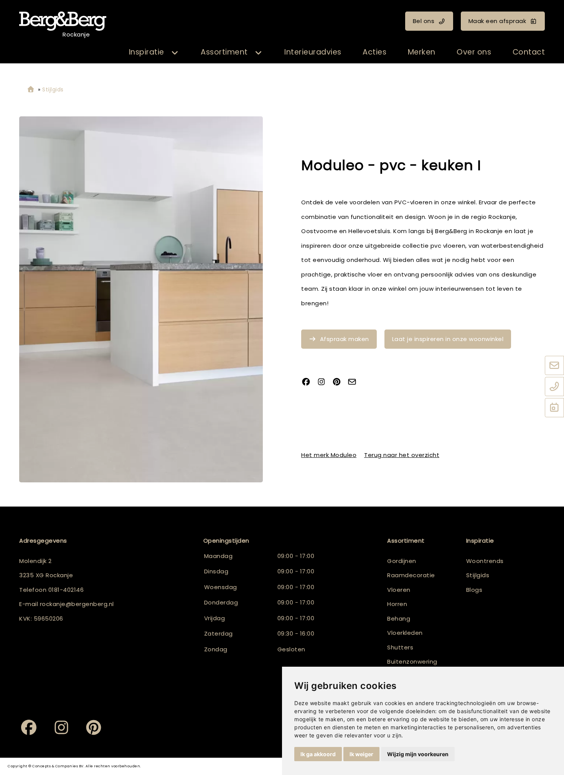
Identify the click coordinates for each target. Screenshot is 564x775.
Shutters (400, 647)
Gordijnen (401, 561)
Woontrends (485, 561)
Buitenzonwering (412, 661)
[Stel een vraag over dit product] (355, 383)
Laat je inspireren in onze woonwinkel (448, 339)
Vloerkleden (405, 633)
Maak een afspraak (497, 21)
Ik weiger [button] (361, 754)
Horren (397, 604)
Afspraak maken (344, 339)
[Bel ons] (554, 387)
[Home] (31, 89)
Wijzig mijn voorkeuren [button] (418, 754)
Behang (398, 618)
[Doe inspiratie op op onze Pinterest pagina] (339, 383)
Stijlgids (478, 575)
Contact (529, 52)
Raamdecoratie (411, 575)
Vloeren (399, 590)
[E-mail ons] (554, 366)
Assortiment (224, 52)
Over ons (474, 52)
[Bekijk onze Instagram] (324, 383)
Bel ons (424, 21)
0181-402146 (66, 590)
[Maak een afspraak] (554, 408)
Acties (374, 52)
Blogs (474, 590)
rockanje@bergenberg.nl (77, 604)
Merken (421, 52)
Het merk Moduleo (328, 454)
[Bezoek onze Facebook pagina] (309, 383)
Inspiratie (146, 52)
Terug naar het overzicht (401, 454)
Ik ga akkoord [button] (318, 754)
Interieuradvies (312, 52)
